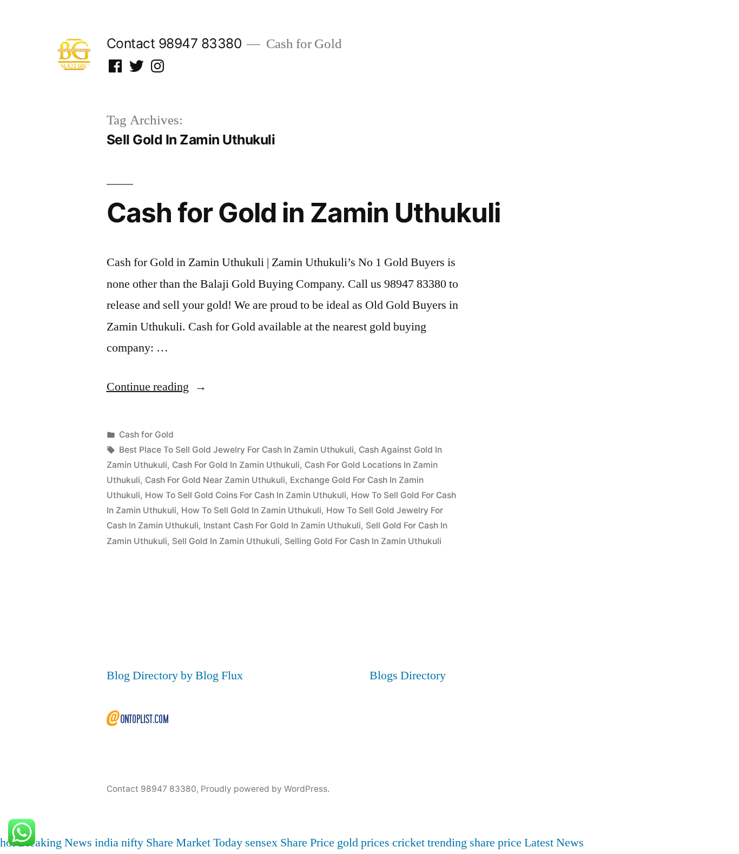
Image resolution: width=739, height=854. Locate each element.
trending (447, 842)
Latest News (554, 842)
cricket (408, 842)
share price (496, 842)
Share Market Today (194, 842)
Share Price (307, 842)
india (106, 842)
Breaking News (55, 842)
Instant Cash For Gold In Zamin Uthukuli (282, 525)
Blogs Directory (408, 675)
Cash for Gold (146, 434)
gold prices (363, 842)
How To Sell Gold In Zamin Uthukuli (251, 510)
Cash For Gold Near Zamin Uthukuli (215, 480)
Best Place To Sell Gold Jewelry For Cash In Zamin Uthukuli (236, 450)
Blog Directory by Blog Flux (175, 675)
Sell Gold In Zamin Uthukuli (226, 541)
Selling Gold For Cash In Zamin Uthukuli (363, 541)
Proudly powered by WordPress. (265, 789)
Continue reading (157, 386)
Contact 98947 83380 (174, 43)
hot (7, 842)
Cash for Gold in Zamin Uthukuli (303, 212)
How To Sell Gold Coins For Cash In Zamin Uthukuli (245, 495)
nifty (132, 842)
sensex (261, 842)
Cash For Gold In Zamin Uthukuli (236, 465)
